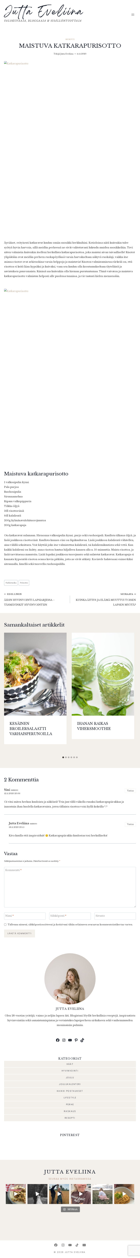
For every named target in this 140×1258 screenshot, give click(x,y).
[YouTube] (70, 1245)
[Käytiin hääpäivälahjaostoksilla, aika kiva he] (81, 1194)
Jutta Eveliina (66, 54)
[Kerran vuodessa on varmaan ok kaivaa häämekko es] (37, 1194)
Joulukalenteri (70, 1084)
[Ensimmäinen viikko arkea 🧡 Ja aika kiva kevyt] (103, 1194)
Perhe (70, 1104)
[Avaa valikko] (133, 14)
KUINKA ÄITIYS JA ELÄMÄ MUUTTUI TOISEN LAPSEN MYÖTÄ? (106, 599)
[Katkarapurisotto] (70, 148)
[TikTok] (77, 1245)
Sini (7, 789)
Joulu (70, 1077)
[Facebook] (56, 1245)
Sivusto (100, 915)
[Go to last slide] (8, 693)
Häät (70, 1064)
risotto (24, 583)
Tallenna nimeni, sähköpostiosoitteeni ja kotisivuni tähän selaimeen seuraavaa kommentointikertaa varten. (70, 924)
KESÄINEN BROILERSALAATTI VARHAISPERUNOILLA (31, 729)
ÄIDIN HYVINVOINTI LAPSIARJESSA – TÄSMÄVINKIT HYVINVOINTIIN (29, 599)
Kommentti (13, 870)
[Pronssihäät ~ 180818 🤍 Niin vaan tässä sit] (59, 1194)
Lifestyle (70, 1097)
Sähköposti (58, 915)
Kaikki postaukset (70, 1091)
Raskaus (70, 1111)
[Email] (84, 1245)
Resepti (70, 39)
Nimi (9, 915)
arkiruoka (10, 583)
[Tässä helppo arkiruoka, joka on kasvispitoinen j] (124, 1194)
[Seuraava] (132, 693)
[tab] (63, 757)
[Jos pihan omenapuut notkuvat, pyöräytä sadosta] (16, 1194)
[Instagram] (63, 1245)
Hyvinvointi (70, 1070)
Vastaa (130, 790)
